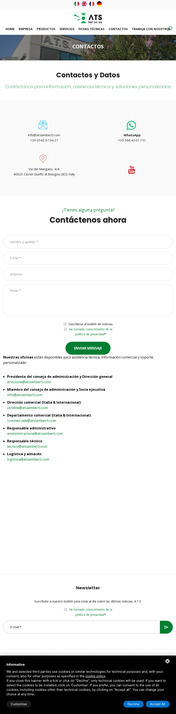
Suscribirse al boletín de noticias (90, 324)
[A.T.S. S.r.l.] (88, 16)
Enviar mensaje (88, 348)
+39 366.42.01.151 (132, 140)
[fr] (91, 3)
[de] (99, 3)
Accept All (157, 704)
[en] (84, 3)
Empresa (26, 29)
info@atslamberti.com (44, 135)
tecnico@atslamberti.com (27, 446)
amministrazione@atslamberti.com (35, 433)
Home (10, 29)
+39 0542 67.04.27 (44, 140)
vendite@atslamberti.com (27, 407)
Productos (46, 29)
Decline (133, 704)
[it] (76, 3)
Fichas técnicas (92, 29)
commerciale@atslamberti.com (31, 420)
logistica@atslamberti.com (28, 459)
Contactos (118, 29)
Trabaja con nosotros (151, 29)
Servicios (66, 29)
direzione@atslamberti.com (29, 382)
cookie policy (95, 676)
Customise (19, 704)
